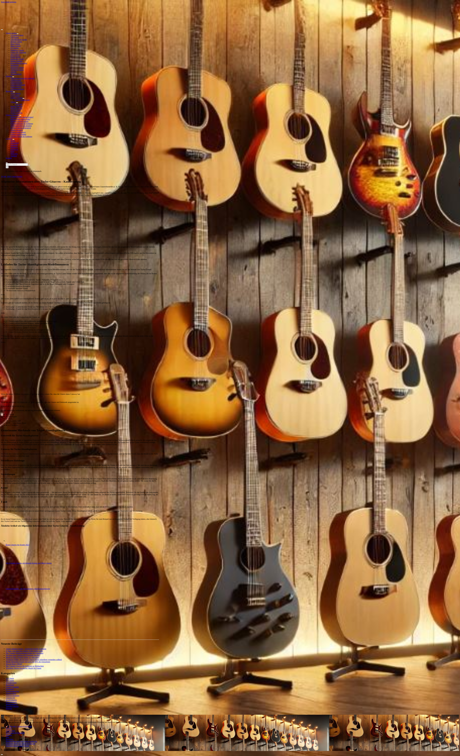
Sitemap (9, 735)
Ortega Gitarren (16, 113)
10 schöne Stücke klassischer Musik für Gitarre (23, 668)
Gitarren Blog (11, 693)
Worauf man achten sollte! (20, 119)
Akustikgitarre (11, 683)
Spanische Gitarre (17, 68)
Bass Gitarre (15, 44)
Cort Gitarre (15, 96)
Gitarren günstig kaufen (19, 121)
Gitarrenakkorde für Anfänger (22, 124)
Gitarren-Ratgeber (12, 115)
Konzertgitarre (11, 702)
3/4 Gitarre (15, 37)
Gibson (13, 102)
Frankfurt (14, 145)
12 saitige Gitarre (17, 35)
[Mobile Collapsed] (18, 33)
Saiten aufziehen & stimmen (21, 126)
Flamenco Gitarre (17, 50)
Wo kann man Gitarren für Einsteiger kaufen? (23, 655)
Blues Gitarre (16, 46)
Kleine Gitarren (16, 61)
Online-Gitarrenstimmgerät (21, 128)
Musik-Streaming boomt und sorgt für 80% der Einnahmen (28, 662)
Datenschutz (10, 731)
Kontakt (9, 158)
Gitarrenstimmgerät (18, 85)
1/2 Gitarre (10, 678)
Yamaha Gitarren (12, 706)
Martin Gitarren (16, 108)
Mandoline (15, 65)
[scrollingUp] (2, 754)
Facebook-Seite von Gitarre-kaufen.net (20, 744)
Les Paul (18, 104)
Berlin (13, 141)
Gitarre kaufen (11, 33)
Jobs (7, 737)
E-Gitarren (15, 48)
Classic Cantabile (12, 687)
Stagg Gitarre (16, 111)
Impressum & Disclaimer (15, 733)
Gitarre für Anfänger (18, 52)
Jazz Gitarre (15, 55)
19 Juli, (6, 176)
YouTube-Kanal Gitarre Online (17, 746)
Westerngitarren (12, 704)
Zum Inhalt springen (8, 2)
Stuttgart (14, 156)
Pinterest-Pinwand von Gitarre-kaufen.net (21, 741)
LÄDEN (9, 139)
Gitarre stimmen (17, 130)
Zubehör (9, 76)
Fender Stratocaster (22, 100)
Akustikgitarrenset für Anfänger (22, 78)
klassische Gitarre (17, 59)
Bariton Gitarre (16, 42)
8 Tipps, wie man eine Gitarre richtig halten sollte (24, 651)
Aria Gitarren (16, 93)
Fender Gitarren (17, 98)
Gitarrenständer (16, 83)
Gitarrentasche (16, 87)
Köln (12, 152)
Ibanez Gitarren (16, 106)
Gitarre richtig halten (18, 134)
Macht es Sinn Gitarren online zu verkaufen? (23, 657)
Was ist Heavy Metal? (14, 664)
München (14, 154)
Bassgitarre (10, 685)
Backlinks (9, 739)
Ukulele (14, 72)
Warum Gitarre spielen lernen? (22, 117)
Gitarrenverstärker (17, 89)
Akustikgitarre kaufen (19, 40)
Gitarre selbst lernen (18, 132)
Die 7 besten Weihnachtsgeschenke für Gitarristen (24, 653)
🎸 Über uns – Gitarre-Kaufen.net (19, 726)
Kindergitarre (16, 57)
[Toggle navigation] (2, 29)
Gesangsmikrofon (12, 691)
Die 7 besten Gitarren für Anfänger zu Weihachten (25, 666)
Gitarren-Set (10, 698)
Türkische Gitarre (17, 70)
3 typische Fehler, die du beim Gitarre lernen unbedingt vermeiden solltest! (34, 660)
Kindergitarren (11, 700)
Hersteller (9, 91)
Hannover (14, 149)
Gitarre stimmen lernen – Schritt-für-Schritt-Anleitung (26, 649)
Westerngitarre (16, 74)
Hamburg (14, 147)
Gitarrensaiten (16, 80)
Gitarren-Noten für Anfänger (21, 136)
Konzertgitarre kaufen (19, 63)
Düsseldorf (15, 143)
